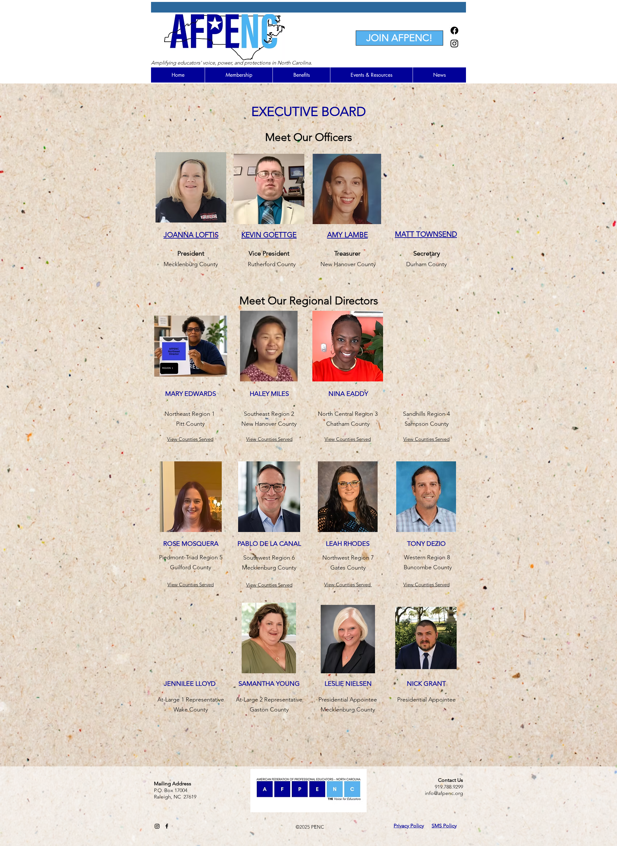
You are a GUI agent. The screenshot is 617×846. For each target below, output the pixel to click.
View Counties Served (190, 584)
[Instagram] (454, 43)
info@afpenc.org (444, 793)
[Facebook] (454, 30)
